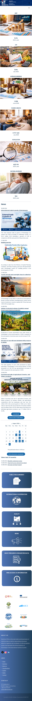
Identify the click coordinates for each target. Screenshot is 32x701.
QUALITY (17, 514)
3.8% (16, 70)
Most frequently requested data (17, 553)
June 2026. (16, 103)
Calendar (16, 414)
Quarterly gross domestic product (17, 462)
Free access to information (16, 573)
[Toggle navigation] (29, 3)
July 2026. (16, 71)
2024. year (16, 40)
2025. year (16, 166)
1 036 (16, 101)
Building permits (6, 242)
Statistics (4, 664)
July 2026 (16, 135)
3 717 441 (16, 133)
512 (16, 196)
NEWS (17, 533)
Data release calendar (16, 454)
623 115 (16, 165)
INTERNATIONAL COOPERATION (16, 494)
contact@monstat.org (6, 689)
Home (3, 661)
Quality (4, 670)
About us (4, 666)
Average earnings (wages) (15, 464)
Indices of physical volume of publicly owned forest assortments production (15, 309)
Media (4, 672)
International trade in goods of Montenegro (14, 210)
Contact (4, 675)
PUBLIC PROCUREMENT (16, 475)
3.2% (16, 38)
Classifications (6, 668)
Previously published (16, 417)
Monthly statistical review (15, 461)
